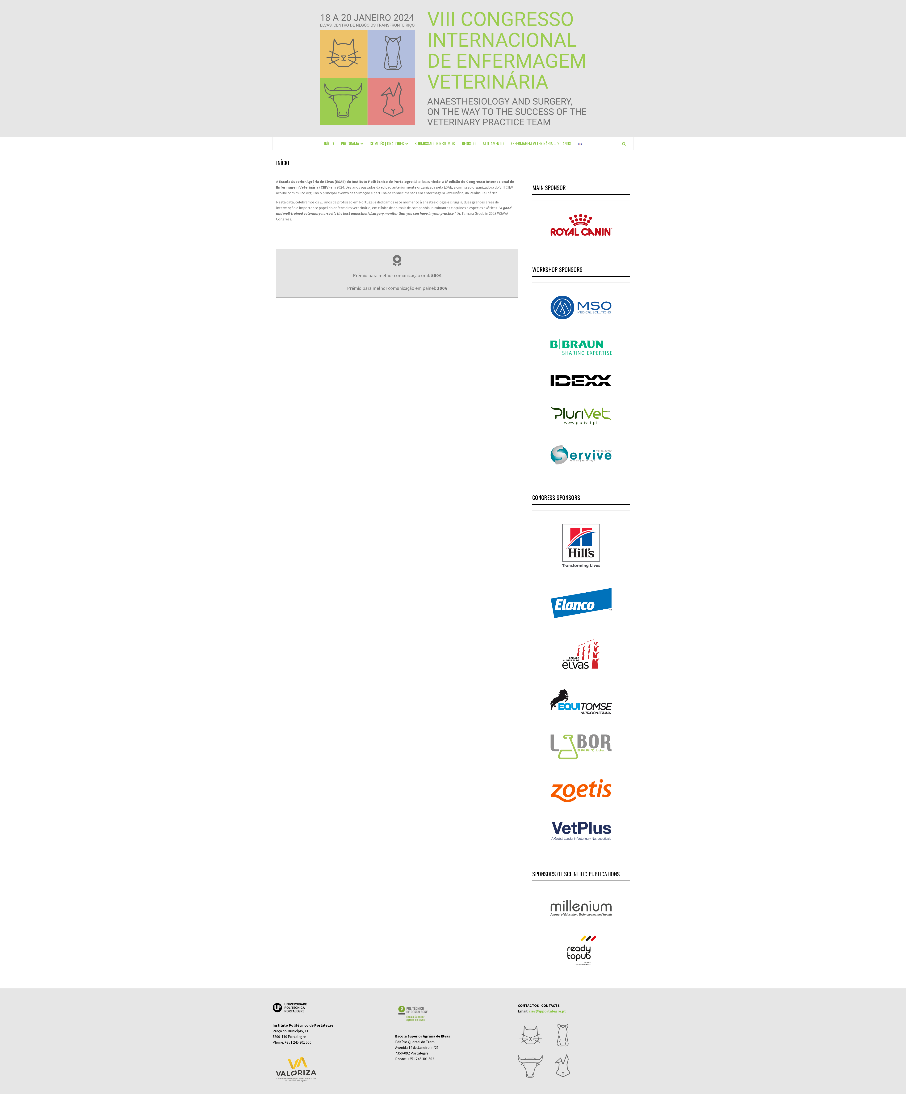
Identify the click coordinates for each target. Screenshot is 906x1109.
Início (329, 143)
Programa (350, 143)
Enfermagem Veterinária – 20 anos (541, 143)
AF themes (477, 1101)
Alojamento (493, 143)
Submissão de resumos (435, 143)
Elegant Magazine (446, 1101)
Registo (469, 143)
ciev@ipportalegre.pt (547, 1011)
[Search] (624, 144)
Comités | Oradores (387, 143)
